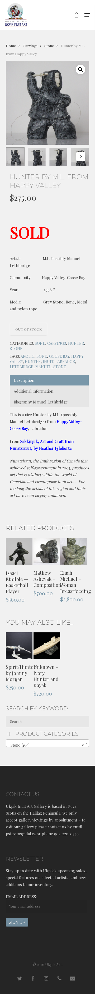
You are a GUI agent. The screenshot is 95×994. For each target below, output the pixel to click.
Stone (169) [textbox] (46, 745)
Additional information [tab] (33, 391)
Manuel (43, 366)
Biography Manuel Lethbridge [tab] (41, 402)
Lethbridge (21, 366)
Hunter (76, 343)
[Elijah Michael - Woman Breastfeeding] (73, 551)
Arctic (27, 356)
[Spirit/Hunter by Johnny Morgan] (19, 645)
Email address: (21, 896)
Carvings (30, 45)
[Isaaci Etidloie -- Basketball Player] (19, 551)
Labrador (65, 361)
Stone (49, 45)
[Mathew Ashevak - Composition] (47, 551)
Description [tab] (24, 380)
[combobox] (47, 743)
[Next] (80, 156)
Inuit (48, 361)
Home (11, 45)
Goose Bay (59, 356)
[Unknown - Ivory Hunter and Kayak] (47, 645)
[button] (87, 15)
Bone (40, 343)
